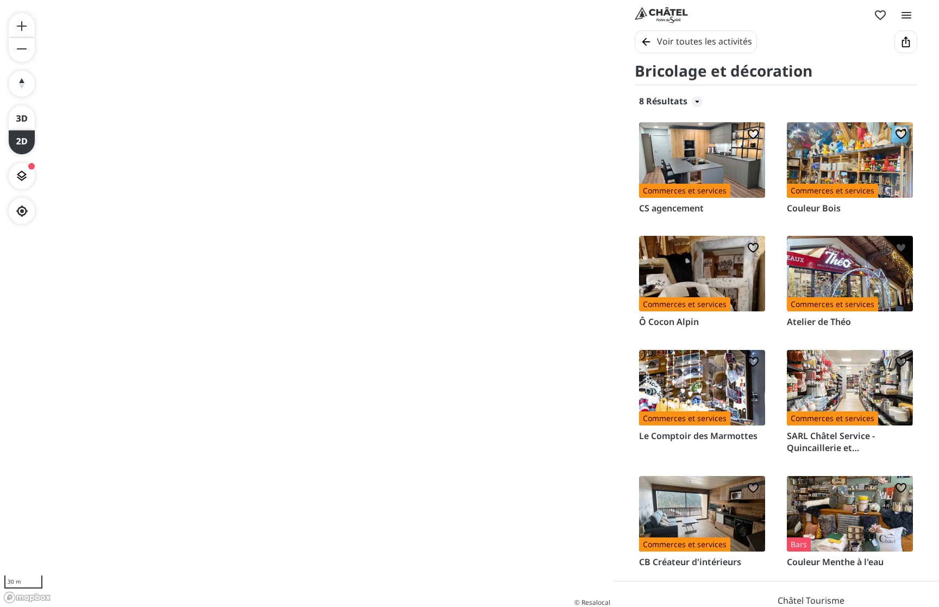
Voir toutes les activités (704, 41)
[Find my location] (22, 211)
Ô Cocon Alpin (669, 322)
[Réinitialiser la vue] (22, 84)
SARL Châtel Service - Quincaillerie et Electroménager (831, 442)
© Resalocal (592, 602)
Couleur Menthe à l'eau (835, 562)
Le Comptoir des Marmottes (698, 436)
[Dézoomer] (22, 50)
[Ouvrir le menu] (906, 15)
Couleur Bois (814, 208)
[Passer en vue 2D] (22, 142)
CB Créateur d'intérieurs (690, 562)
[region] (306, 303)
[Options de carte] (22, 176)
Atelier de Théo (819, 322)
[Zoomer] (22, 25)
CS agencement (671, 208)
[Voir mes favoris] (880, 15)
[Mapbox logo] (27, 597)
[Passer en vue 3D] (22, 117)
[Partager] (905, 41)
